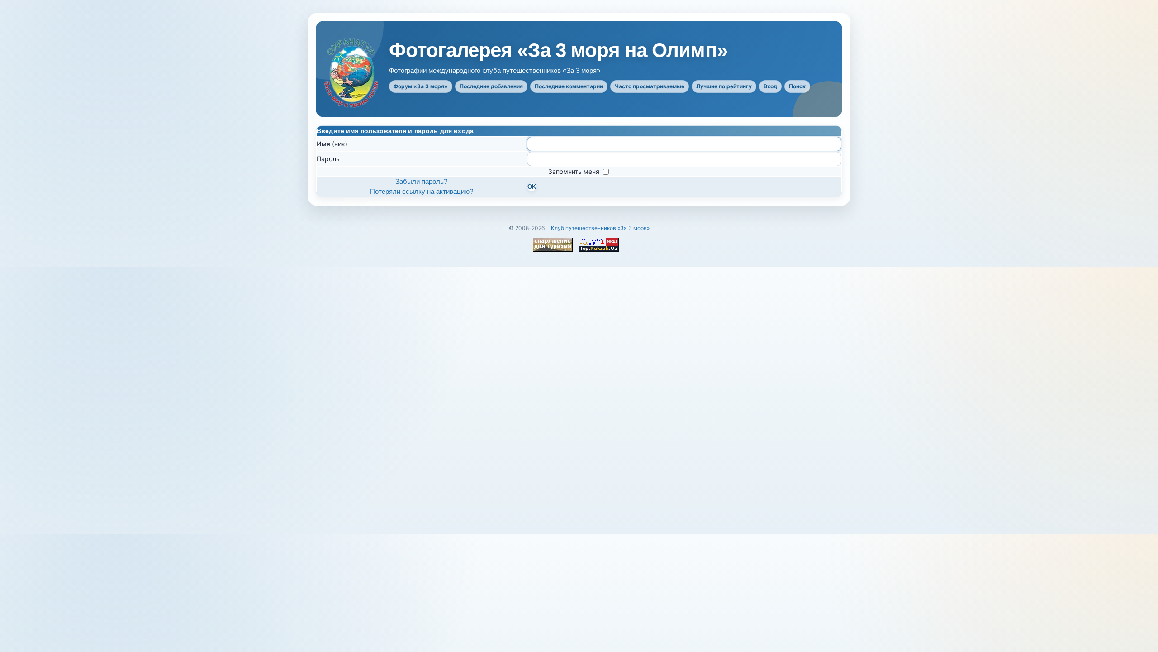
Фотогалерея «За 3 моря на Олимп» (558, 50)
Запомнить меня (574, 171)
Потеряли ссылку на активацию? (421, 191)
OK (531, 187)
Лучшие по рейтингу (724, 86)
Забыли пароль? (421, 181)
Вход (770, 86)
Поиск (797, 86)
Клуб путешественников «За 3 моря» (600, 228)
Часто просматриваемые (649, 86)
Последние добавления (491, 86)
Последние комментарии (569, 86)
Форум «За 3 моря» (421, 86)
